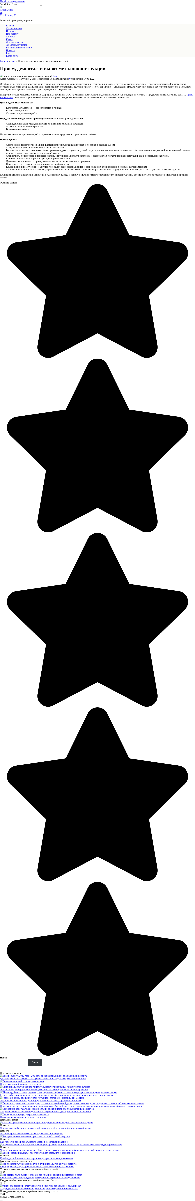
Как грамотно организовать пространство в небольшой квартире (34, 1141)
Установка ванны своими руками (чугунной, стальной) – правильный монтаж (40, 1100)
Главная (10, 25)
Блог (8, 53)
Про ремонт (12, 34)
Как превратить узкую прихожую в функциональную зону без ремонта (37, 1166)
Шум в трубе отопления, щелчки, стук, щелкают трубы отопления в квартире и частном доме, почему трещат (57, 1095)
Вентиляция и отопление (19, 47)
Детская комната (14, 42)
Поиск (3, 1057)
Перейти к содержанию (12, 1)
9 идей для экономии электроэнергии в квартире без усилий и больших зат (39, 1188)
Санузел (10, 36)
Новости (10, 50)
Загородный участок (16, 45)
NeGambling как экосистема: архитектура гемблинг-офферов (31, 1133)
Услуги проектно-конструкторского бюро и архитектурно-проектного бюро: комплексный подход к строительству (59, 1150)
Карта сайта (12, 56)
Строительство (14, 28)
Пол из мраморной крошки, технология (20, 1084)
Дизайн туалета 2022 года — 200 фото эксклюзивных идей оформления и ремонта (43, 1078)
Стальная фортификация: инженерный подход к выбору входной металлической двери (45, 1128)
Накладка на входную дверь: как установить (23, 1117)
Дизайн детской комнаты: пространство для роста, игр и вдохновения (36, 1158)
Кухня (9, 39)
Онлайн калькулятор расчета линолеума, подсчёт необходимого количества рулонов (44, 1089)
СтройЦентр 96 (8, 15)
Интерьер (11, 31)
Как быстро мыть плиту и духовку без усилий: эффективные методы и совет (40, 1177)
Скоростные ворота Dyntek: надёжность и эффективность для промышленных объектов (45, 1111)
